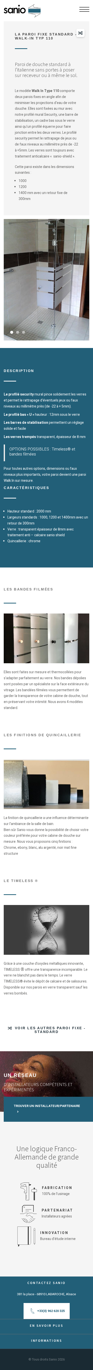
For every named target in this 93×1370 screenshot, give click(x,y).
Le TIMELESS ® (21, 881)
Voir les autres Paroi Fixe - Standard (50, 1030)
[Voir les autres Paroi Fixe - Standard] (80, 33)
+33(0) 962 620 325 (51, 1310)
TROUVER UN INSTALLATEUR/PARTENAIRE (47, 1106)
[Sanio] (22, 9)
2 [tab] (17, 332)
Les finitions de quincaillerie (42, 735)
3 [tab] (23, 332)
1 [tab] (11, 332)
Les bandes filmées (28, 589)
